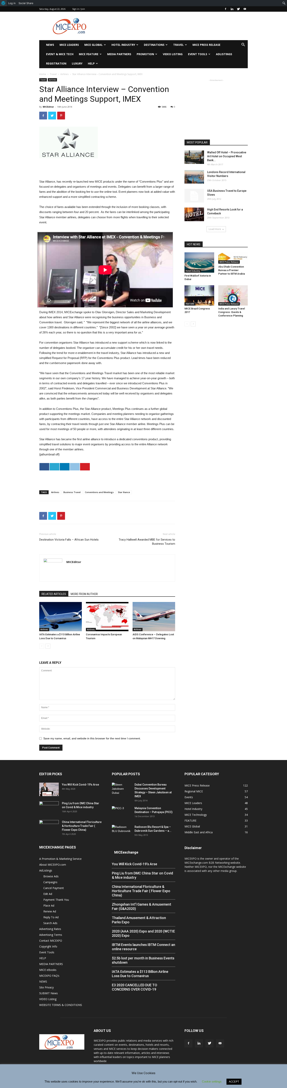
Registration (56, 63)
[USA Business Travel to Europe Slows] (194, 195)
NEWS (50, 45)
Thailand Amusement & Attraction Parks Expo (139, 920)
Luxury (77, 63)
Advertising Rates (50, 929)
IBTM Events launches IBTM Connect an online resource (143, 947)
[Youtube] (245, 9)
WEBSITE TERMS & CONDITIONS (60, 1005)
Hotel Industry (123, 45)
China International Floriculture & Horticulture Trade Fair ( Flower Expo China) (82, 825)
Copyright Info (48, 946)
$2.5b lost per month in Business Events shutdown (143, 960)
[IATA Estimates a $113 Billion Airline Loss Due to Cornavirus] (60, 616)
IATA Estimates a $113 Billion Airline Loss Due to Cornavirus (140, 974)
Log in (12, 3)
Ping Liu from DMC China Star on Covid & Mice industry (142, 875)
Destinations (154, 45)
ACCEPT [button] (234, 1081)
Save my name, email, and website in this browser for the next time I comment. (92, 738)
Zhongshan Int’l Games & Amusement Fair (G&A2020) (141, 906)
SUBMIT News (48, 993)
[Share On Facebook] (44, 466)
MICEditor (48, 106)
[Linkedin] (232, 9)
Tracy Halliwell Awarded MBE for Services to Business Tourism (147, 541)
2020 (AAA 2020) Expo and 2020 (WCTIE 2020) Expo (143, 933)
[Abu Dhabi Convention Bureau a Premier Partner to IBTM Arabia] (233, 258)
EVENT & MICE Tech (59, 54)
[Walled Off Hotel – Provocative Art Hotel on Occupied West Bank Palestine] (194, 157)
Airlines (64, 74)
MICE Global (93, 45)
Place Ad (48, 905)
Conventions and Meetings (99, 492)
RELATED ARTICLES (54, 594)
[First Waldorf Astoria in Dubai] (199, 262)
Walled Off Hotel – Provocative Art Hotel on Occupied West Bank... (226, 156)
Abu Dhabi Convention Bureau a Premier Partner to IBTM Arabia (231, 270)
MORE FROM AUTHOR (84, 594)
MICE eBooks (47, 970)
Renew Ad (49, 911)
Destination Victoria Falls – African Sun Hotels (69, 539)
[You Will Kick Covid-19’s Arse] (49, 789)
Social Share (26, 3)
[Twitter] (238, 9)
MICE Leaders (69, 45)
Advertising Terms (50, 935)
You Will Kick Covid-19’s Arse (80, 784)
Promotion (145, 54)
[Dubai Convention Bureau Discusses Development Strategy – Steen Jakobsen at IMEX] (121, 789)
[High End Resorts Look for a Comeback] (194, 214)
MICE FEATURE (88, 54)
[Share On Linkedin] (65, 466)
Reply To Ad (51, 917)
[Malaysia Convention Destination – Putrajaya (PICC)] (121, 813)
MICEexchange (126, 852)
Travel (178, 45)
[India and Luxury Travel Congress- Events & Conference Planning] (233, 295)
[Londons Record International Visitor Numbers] (194, 177)
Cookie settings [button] (212, 1081)
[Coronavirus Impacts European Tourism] (107, 616)
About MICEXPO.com (52, 864)
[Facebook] (225, 9)
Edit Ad (47, 894)
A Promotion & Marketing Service (60, 859)
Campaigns (50, 882)
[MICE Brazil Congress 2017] (199, 295)
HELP (91, 63)
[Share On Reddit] (75, 466)
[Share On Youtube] (85, 466)
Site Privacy (46, 987)
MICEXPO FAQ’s (49, 976)
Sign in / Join (78, 8)
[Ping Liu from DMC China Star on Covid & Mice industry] (49, 808)
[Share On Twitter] (54, 466)
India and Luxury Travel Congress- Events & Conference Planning (231, 312)
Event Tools (197, 54)
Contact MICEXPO (50, 940)
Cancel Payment (53, 888)
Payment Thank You (56, 900)
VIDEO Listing (173, 54)
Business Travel (72, 492)
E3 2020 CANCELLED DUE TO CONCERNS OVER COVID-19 (134, 987)
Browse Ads (51, 876)
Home (42, 74)
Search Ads (50, 923)
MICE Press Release (206, 45)
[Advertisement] (177, 26)
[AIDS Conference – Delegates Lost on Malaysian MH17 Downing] (154, 616)
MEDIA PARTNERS (119, 54)
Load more (215, 229)
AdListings (224, 54)
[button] (243, 45)
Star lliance (124, 492)
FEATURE (190, 303)
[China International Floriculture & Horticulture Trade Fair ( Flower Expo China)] (49, 827)
